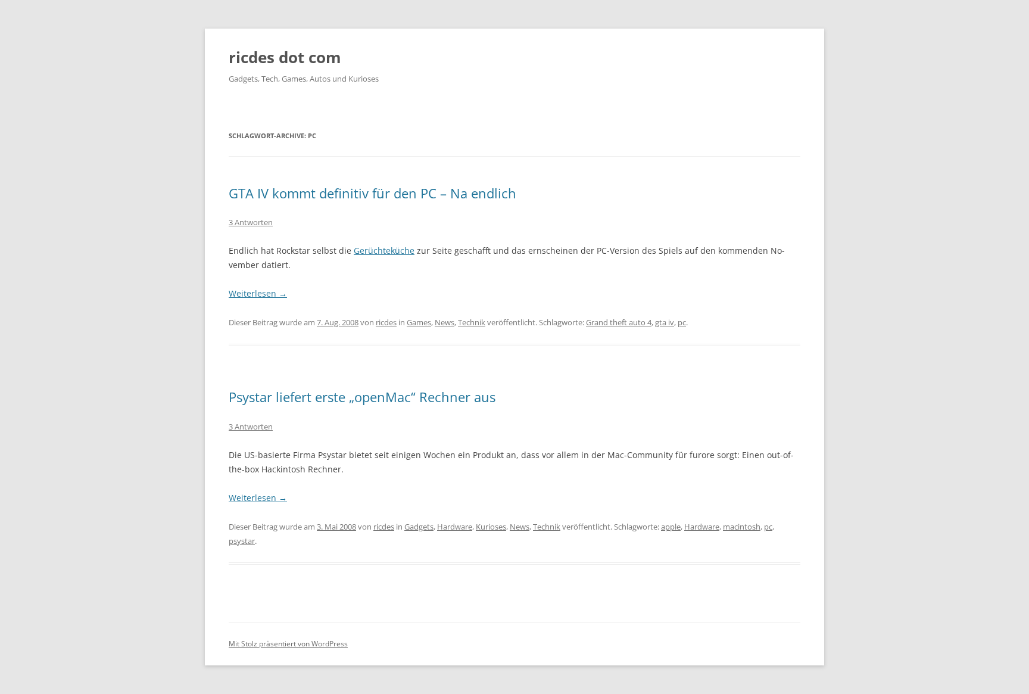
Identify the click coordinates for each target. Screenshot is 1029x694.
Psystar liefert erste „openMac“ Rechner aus (362, 397)
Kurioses (491, 526)
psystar (242, 541)
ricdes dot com (285, 57)
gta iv (664, 322)
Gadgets (419, 526)
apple (671, 526)
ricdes (386, 322)
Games (419, 322)
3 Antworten (251, 222)
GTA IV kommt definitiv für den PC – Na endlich (372, 193)
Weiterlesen (258, 293)
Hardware (454, 526)
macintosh (741, 526)
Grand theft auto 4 (618, 322)
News (444, 322)
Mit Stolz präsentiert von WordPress (288, 644)
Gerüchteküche (384, 250)
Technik (471, 322)
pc (682, 322)
